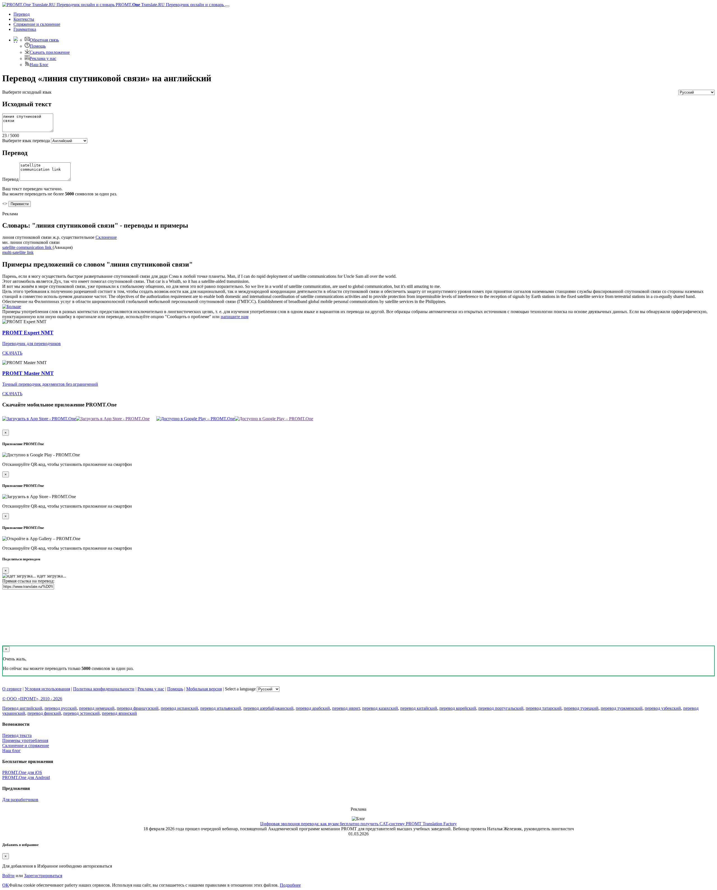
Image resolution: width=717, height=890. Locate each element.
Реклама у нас (43, 58)
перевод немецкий (97, 708)
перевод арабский (313, 708)
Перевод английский (22, 708)
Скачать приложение (50, 52)
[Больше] (11, 306)
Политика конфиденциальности (103, 688)
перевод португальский (500, 708)
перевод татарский (544, 708)
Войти (8, 875)
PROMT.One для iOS (22, 772)
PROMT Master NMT (28, 373)
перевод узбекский (663, 708)
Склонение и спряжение (25, 745)
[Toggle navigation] (227, 6)
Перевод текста (17, 735)
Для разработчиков (20, 799)
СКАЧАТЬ (12, 353)
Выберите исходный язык (27, 92)
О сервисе (12, 688)
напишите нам (234, 316)
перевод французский (138, 708)
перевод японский (119, 713)
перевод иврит (346, 708)
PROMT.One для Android (26, 777)
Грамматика (24, 29)
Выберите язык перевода (26, 140)
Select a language (240, 688)
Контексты (23, 19)
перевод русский (61, 708)
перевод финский (44, 713)
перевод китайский (418, 708)
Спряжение (36, 24)
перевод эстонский (81, 713)
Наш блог (11, 750)
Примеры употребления (25, 740)
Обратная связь (44, 40)
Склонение (106, 237)
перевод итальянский (220, 708)
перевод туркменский (621, 708)
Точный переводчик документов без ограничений (50, 384)
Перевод (21, 14)
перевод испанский (179, 708)
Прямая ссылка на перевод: (28, 581)
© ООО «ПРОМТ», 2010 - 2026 (32, 698)
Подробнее (290, 885)
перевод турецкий (581, 708)
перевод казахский (380, 708)
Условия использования (47, 688)
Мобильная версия (204, 688)
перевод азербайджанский (268, 708)
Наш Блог (39, 64)
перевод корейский (457, 708)
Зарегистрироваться (43, 875)
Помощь (38, 46)
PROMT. (169, 4)
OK (5, 885)
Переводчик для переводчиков (31, 343)
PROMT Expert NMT (27, 333)
